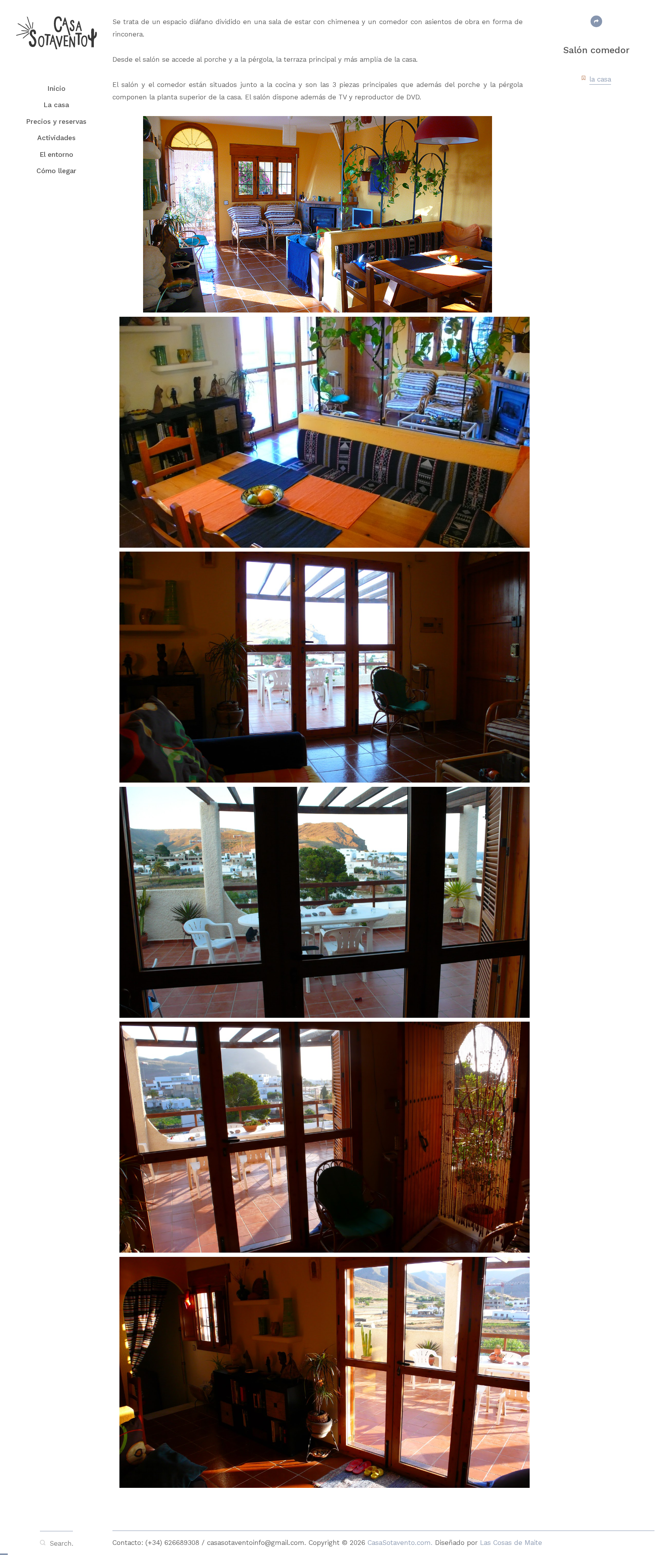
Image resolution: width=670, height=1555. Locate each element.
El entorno (56, 154)
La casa (56, 105)
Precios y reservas (56, 121)
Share (596, 21)
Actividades (56, 138)
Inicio (56, 88)
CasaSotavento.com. (401, 1542)
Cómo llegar (56, 171)
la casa (600, 79)
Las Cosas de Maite (511, 1542)
